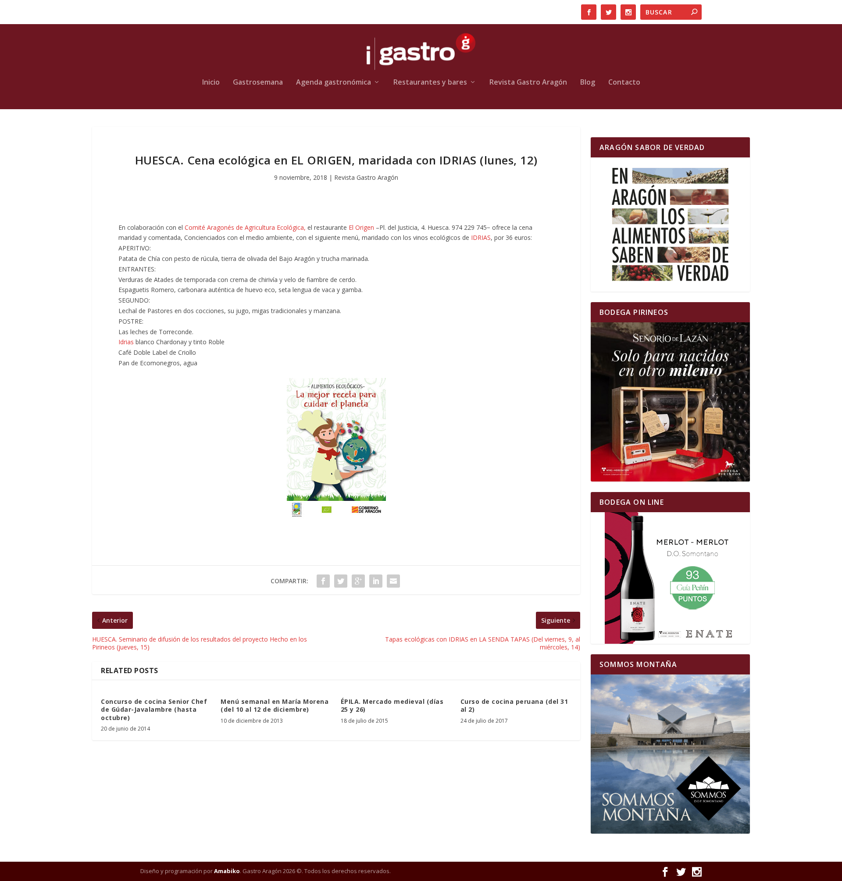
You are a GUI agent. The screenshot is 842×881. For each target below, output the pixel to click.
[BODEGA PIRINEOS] (670, 402)
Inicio (211, 82)
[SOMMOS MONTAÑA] (670, 754)
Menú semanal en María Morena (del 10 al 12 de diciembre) (274, 705)
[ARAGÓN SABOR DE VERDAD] (670, 224)
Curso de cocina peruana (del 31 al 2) (514, 705)
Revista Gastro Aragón (528, 82)
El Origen (361, 227)
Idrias (127, 342)
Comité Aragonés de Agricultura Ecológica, (245, 227)
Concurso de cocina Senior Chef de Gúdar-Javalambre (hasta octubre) (154, 709)
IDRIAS (481, 237)
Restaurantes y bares (430, 82)
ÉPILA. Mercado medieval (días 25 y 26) (392, 705)
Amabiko (227, 871)
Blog (587, 82)
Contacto (624, 82)
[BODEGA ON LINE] (670, 578)
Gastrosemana (258, 82)
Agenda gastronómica (333, 82)
